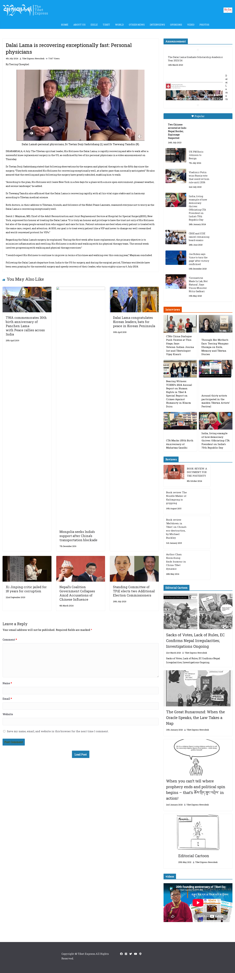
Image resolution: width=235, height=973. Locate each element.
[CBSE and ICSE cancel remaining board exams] (175, 237)
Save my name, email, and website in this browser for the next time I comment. (58, 731)
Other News (137, 24)
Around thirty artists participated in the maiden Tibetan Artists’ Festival (215, 401)
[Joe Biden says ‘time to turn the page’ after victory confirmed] (175, 257)
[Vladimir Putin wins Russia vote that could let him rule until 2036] (175, 176)
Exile (94, 24)
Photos (204, 24)
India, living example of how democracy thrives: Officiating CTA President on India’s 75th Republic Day (198, 208)
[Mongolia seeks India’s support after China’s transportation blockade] (80, 289)
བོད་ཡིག (227, 10)
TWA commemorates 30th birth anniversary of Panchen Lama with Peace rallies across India (26, 325)
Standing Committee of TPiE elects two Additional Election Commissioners (134, 591)
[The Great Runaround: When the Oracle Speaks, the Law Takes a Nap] (198, 688)
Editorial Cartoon (193, 855)
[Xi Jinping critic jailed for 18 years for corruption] (27, 558)
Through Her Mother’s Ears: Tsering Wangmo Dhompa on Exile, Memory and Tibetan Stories (214, 347)
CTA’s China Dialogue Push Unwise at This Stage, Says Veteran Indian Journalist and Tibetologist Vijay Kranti (180, 345)
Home (64, 24)
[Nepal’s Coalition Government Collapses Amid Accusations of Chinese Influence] (80, 558)
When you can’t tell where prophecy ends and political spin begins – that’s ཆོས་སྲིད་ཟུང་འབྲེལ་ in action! (195, 789)
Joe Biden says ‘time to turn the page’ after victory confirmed (199, 259)
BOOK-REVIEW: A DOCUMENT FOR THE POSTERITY (197, 472)
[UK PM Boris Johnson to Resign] (175, 155)
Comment (10, 639)
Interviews (157, 24)
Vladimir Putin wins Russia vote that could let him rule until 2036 (199, 177)
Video (190, 24)
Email (7, 698)
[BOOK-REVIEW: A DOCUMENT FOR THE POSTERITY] (174, 476)
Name (7, 683)
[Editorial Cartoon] (198, 832)
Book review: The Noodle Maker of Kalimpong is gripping (176, 498)
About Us (79, 24)
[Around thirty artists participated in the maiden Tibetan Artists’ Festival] (215, 368)
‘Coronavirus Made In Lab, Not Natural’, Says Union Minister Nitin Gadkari (198, 284)
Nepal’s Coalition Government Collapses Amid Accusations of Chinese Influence (77, 593)
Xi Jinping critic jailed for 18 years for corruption (26, 589)
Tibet (106, 24)
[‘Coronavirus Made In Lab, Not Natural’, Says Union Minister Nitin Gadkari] (175, 281)
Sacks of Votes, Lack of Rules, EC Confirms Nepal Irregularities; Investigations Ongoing (195, 640)
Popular (199, 116)
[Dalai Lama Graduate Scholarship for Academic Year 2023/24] (194, 92)
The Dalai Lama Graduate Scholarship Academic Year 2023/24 (195, 59)
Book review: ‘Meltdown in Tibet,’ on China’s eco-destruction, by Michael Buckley (176, 528)
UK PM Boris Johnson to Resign (196, 155)
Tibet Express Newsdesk (33, 58)
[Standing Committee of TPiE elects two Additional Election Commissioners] (134, 558)
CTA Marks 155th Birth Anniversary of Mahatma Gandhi (179, 444)
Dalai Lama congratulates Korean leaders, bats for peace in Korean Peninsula (134, 321)
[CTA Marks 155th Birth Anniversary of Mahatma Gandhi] (180, 421)
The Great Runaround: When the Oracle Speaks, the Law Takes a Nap (195, 717)
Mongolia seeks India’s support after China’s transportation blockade (78, 536)
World (119, 24)
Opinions (176, 24)
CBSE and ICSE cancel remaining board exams (199, 237)
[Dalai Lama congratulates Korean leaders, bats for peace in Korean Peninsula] (134, 289)
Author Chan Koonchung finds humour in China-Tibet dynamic (176, 561)
